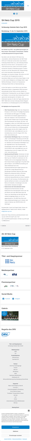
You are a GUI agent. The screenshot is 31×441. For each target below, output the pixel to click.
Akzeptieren (15, 427)
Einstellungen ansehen (15, 435)
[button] (28, 410)
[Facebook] (14, 14)
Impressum (24, 438)
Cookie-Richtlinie (8, 438)
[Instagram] (17, 14)
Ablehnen (15, 431)
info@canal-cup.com (7, 211)
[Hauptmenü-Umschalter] (28, 5)
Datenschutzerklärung (17, 438)
